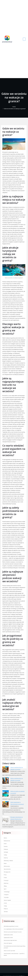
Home (14, 106)
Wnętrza (6, 908)
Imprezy (6, 857)
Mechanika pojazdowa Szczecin (11, 926)
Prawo (5, 877)
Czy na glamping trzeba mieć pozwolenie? (13, 929)
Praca (5, 874)
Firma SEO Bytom (8, 943)
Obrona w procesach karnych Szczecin (13, 932)
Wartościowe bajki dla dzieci (10, 940)
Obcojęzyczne (7, 872)
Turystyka (6, 897)
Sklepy (5, 886)
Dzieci (5, 843)
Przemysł (6, 880)
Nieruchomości (7, 869)
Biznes (5, 838)
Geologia (6, 852)
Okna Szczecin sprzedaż (9, 950)
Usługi (5, 906)
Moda (5, 863)
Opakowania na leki (8, 934)
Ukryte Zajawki (7, 900)
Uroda (5, 903)
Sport (5, 889)
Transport (6, 894)
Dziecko (5, 846)
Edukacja (6, 849)
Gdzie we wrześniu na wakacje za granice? (15, 108)
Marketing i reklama (8, 860)
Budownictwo (7, 840)
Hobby (5, 855)
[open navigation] (24, 39)
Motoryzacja (7, 866)
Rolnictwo (6, 883)
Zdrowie (6, 911)
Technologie (7, 891)
